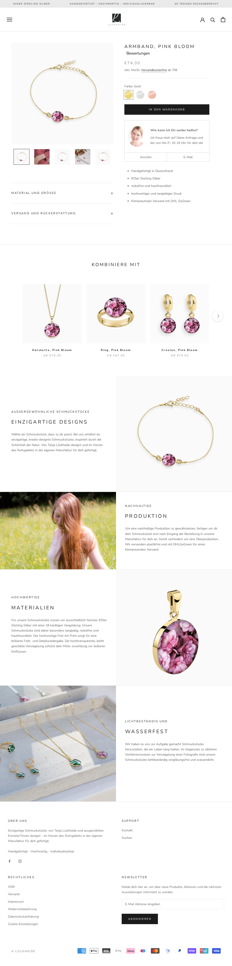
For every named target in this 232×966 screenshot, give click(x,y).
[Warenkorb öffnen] (223, 19)
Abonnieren (139, 919)
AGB (11, 887)
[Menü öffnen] (9, 19)
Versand (13, 894)
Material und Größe (33, 193)
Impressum (16, 901)
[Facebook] (9, 861)
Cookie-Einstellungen (23, 924)
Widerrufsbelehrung (22, 909)
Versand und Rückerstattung (43, 213)
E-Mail (188, 157)
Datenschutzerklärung (23, 916)
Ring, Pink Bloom (116, 350)
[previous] (14, 316)
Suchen (127, 838)
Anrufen (146, 157)
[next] (218, 316)
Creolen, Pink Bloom (180, 350)
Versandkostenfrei (154, 70)
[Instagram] (20, 861)
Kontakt (127, 830)
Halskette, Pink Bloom (52, 350)
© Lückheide (23, 951)
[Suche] (212, 19)
